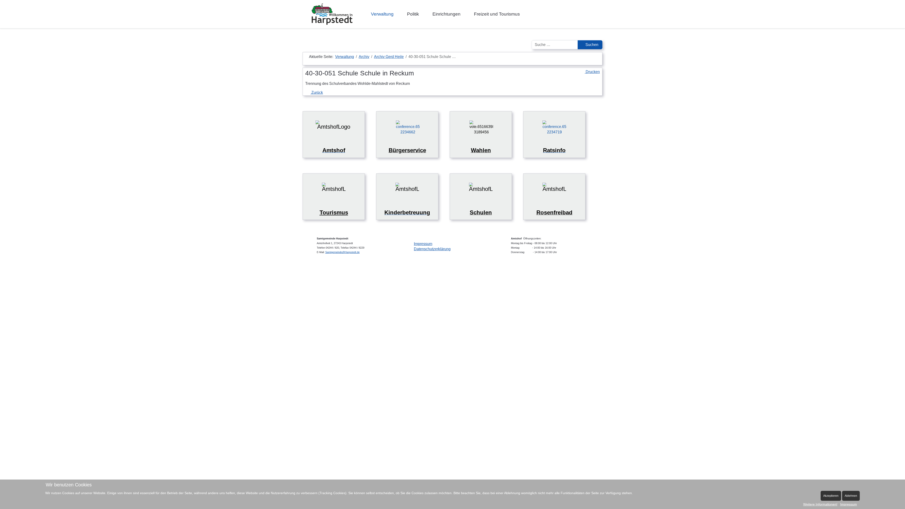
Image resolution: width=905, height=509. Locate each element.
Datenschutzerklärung (432, 249)
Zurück (316, 92)
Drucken (592, 72)
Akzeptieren (831, 495)
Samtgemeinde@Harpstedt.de (342, 252)
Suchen (591, 45)
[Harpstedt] (332, 14)
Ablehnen (851, 495)
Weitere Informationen (819, 504)
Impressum (423, 244)
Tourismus (334, 212)
